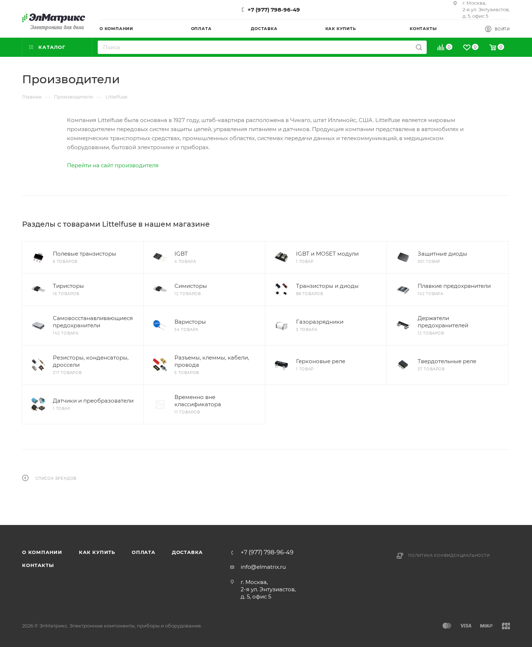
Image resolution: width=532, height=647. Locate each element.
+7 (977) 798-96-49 (274, 9)
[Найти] (419, 47)
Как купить (97, 552)
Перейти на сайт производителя (113, 165)
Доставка (187, 552)
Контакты (38, 565)
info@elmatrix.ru (263, 566)
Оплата (143, 552)
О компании (42, 552)
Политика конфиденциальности (449, 555)
